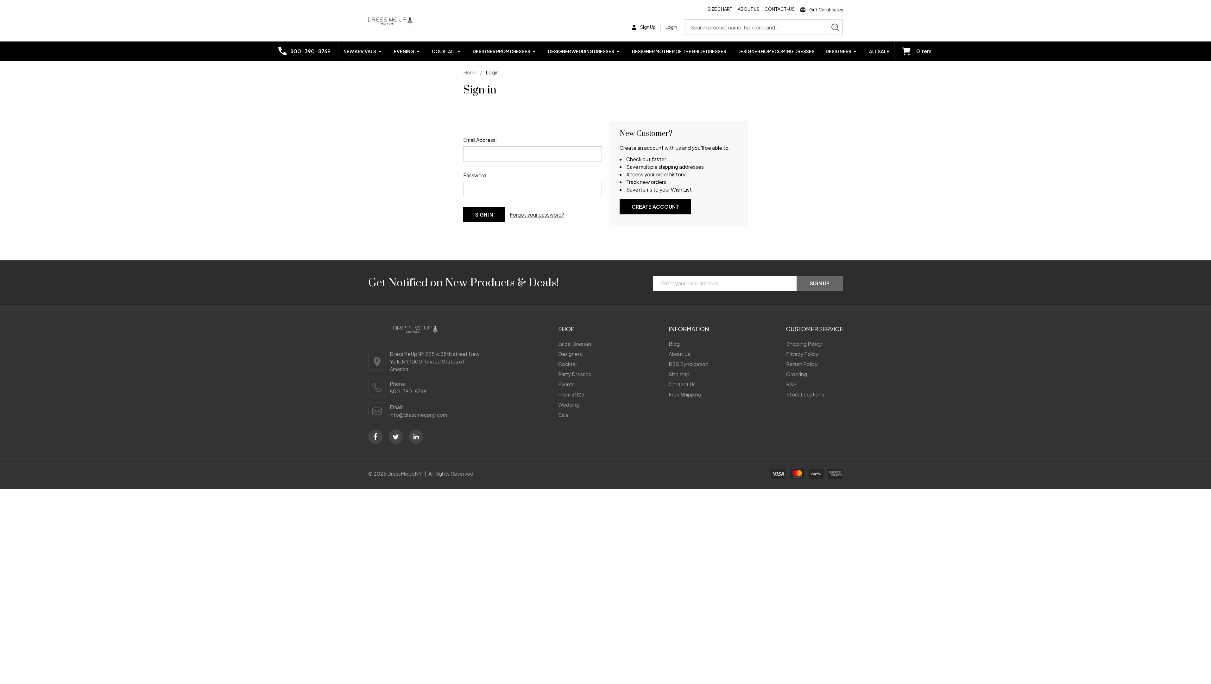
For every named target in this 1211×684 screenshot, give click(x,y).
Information (689, 328)
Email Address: (480, 139)
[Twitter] (395, 436)
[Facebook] (375, 436)
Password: (475, 175)
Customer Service (814, 328)
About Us (749, 9)
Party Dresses (574, 374)
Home (470, 72)
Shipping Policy (804, 343)
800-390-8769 (408, 391)
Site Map (679, 374)
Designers (838, 51)
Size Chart (720, 9)
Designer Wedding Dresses (581, 51)
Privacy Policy (802, 354)
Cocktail (443, 51)
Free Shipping (685, 394)
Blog (674, 343)
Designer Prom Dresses (501, 51)
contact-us (780, 9)
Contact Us (682, 384)
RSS (791, 384)
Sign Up (819, 283)
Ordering (796, 374)
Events (566, 384)
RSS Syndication (688, 364)
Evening (404, 51)
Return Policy (801, 364)
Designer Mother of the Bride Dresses (679, 51)
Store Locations (805, 394)
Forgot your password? (537, 214)
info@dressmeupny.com (418, 414)
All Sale (879, 51)
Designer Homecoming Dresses (776, 51)
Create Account (655, 206)
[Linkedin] (416, 436)
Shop (566, 328)
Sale (563, 414)
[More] (380, 51)
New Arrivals (360, 51)
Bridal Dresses (575, 343)
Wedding (568, 404)
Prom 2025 (571, 394)
